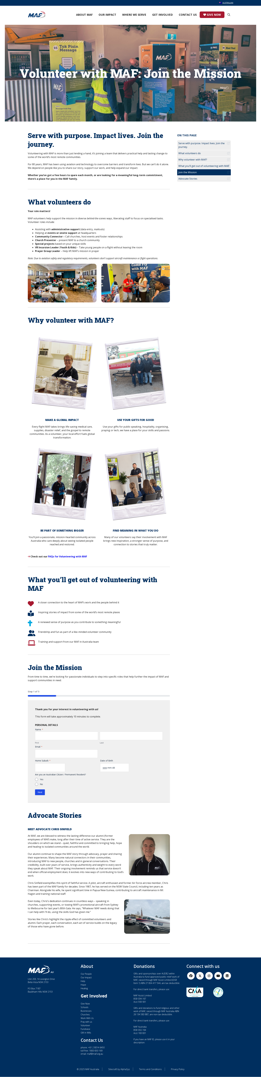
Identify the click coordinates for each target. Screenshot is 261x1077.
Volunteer (85, 1025)
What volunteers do (189, 153)
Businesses (86, 1010)
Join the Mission (187, 172)
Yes (41, 779)
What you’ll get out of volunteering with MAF (203, 166)
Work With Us (87, 1018)
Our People (86, 974)
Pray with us (86, 1021)
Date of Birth (106, 760)
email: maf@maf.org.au (92, 1054)
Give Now (213, 14)
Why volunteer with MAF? (192, 159)
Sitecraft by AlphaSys (119, 1069)
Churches (85, 1014)
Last (102, 742)
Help (83, 981)
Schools (84, 1007)
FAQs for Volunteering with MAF (67, 556)
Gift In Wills (86, 1032)
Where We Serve (134, 14)
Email (38, 746)
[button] (228, 14)
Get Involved (162, 14)
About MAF (84, 14)
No (41, 784)
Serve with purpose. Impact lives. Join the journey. (201, 145)
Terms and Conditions (150, 1069)
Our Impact (107, 14)
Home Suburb (42, 760)
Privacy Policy (177, 1069)
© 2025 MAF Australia (88, 1069)
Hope (83, 984)
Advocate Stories (187, 178)
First (37, 742)
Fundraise (85, 1029)
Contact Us (188, 14)
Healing (84, 988)
